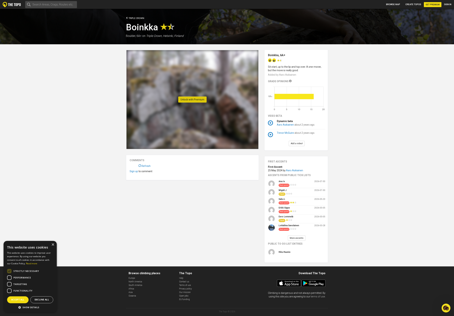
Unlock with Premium (192, 99)
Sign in (447, 4)
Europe (132, 278)
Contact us (184, 281)
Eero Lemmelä (286, 216)
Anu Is (282, 181)
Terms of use (185, 285)
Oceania (132, 296)
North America (135, 281)
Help (181, 278)
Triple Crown (136, 18)
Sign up (134, 171)
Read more (31, 263)
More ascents (296, 238)
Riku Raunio (284, 252)
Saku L (282, 199)
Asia (131, 292)
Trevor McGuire (285, 132)
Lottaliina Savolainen (289, 225)
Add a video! (297, 143)
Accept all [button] (17, 299)
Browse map (393, 4)
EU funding (184, 299)
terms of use (318, 296)
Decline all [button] (42, 299)
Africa (131, 288)
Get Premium (433, 4)
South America (135, 285)
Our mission (185, 292)
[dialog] (30, 276)
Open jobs (184, 296)
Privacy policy (185, 288)
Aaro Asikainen (285, 124)
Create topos (413, 4)
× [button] (52, 244)
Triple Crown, (154, 36)
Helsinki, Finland (173, 36)
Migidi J (282, 190)
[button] (30, 307)
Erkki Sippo (284, 208)
